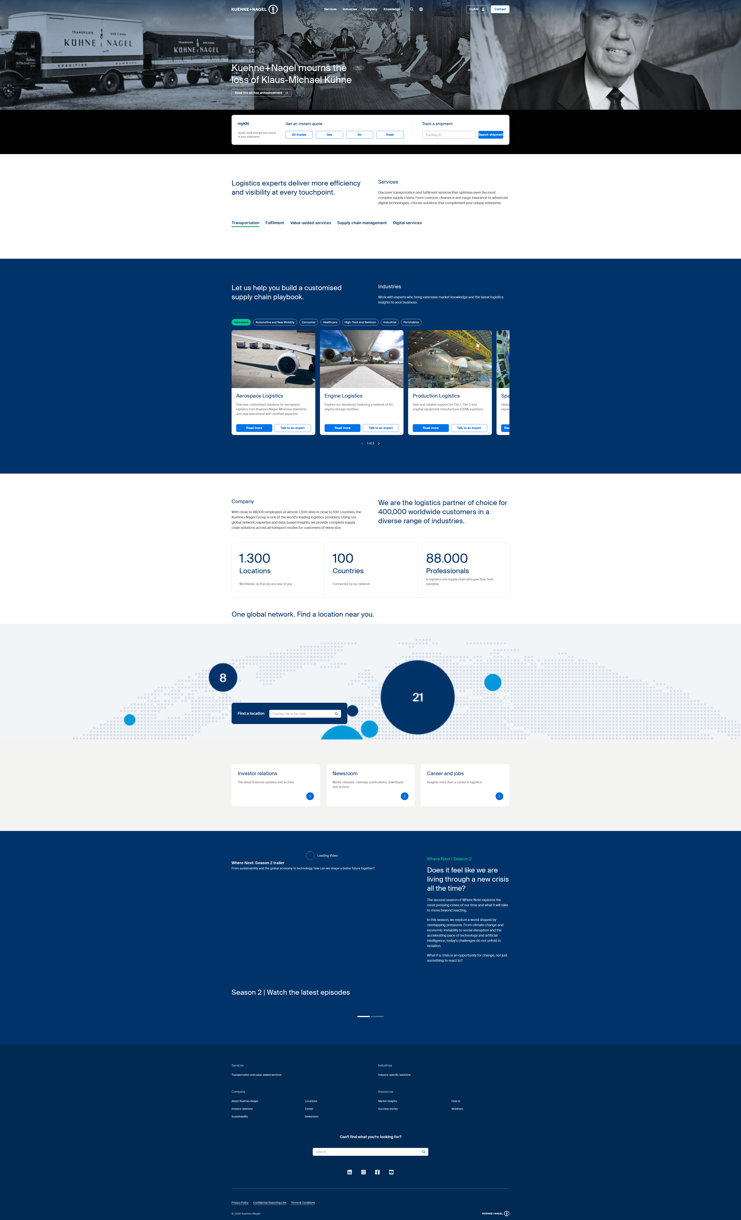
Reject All (387, 641)
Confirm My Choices (322, 641)
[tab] (321, 590)
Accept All (425, 641)
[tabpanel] (394, 620)
